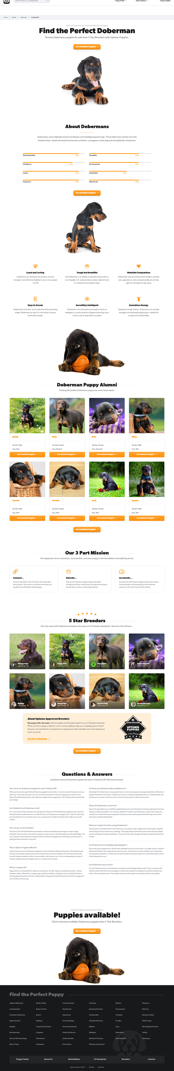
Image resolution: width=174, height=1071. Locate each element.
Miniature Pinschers (96, 1038)
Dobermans (67, 1015)
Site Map (91, 1067)
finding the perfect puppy (33, 587)
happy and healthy (94, 582)
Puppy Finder (22, 1059)
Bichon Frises (14, 1044)
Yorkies (144, 1032)
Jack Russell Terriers (96, 1009)
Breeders (126, 1059)
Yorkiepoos (146, 1038)
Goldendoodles (68, 1038)
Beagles (12, 1027)
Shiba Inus (145, 1003)
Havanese (92, 1003)
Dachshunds (67, 1009)
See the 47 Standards (38, 739)
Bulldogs (39, 1021)
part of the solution (143, 587)
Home (5, 17)
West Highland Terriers (150, 1027)
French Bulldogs (68, 1021)
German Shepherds (70, 1027)
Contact (151, 1059)
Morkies (118, 1003)
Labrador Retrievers (96, 1021)
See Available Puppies (86, 47)
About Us (48, 1059)
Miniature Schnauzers (97, 1044)
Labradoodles (94, 1015)
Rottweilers (120, 1032)
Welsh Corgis (146, 1021)
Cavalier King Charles (43, 1027)
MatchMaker (74, 1059)
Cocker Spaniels (68, 1003)
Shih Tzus (145, 1009)
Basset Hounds (15, 1021)
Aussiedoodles (15, 1009)
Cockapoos (40, 1044)
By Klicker (101, 1067)
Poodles (118, 1021)
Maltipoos (92, 1032)
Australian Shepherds (17, 1015)
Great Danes (67, 1044)
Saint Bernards (121, 1038)
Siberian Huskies (148, 1015)
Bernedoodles (15, 1032)
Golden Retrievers (69, 1032)
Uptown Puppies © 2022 (77, 1067)
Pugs (117, 1027)
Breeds (14, 17)
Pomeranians (120, 1009)
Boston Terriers (41, 1009)
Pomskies (119, 1015)
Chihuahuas (40, 1038)
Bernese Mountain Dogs (18, 1038)
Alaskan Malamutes (16, 1003)
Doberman (24, 17)
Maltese (92, 1027)
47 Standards (100, 1059)
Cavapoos (39, 1032)
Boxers (38, 1015)
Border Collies (41, 1003)
